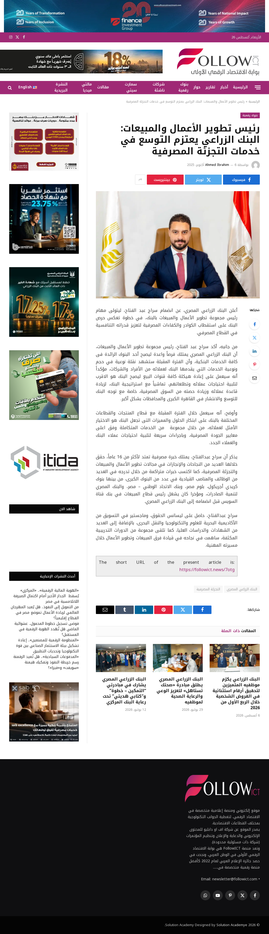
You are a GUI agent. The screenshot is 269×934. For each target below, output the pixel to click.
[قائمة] (258, 87)
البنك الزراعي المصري (242, 589)
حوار (196, 87)
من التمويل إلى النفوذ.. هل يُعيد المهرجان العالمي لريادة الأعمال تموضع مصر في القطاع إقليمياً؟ (45, 612)
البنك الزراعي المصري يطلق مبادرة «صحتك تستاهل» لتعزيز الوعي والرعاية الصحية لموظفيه (180, 690)
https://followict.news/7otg (207, 570)
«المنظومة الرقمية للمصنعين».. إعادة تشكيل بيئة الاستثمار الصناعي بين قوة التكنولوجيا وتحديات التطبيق (47, 646)
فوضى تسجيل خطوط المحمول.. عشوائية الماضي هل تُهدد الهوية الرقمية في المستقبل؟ (46, 629)
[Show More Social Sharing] (140, 180)
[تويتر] (254, 337)
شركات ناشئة (159, 87)
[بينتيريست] (254, 364)
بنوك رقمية (183, 87)
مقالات (103, 87)
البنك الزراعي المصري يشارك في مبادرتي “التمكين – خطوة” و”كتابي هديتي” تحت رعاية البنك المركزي (124, 690)
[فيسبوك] (254, 324)
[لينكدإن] (254, 351)
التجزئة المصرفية (208, 589)
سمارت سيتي (131, 87)
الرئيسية (240, 87)
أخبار (224, 87)
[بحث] (10, 87)
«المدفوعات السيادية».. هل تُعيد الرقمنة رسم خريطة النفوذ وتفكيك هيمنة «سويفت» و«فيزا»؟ (46, 662)
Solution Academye (231, 925)
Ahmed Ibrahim (217, 165)
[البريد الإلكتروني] (254, 378)
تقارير (210, 87)
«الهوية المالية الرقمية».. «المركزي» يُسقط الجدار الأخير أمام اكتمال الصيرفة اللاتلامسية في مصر (46, 596)
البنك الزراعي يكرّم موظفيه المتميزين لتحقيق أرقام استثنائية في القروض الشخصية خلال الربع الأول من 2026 (236, 693)
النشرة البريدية (61, 87)
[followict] (216, 61)
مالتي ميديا (87, 87)
